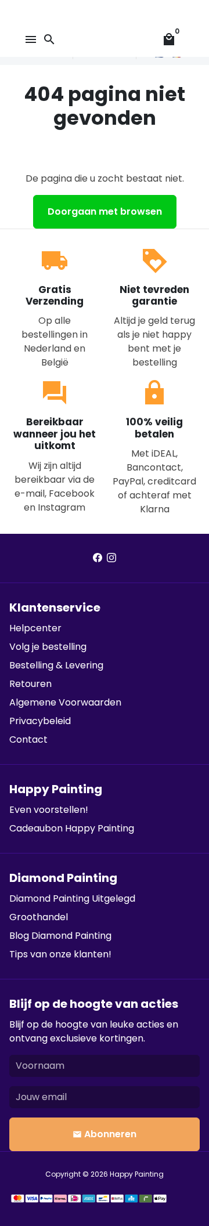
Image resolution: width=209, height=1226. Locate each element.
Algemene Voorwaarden (65, 702)
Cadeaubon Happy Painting (71, 828)
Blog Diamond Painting (60, 935)
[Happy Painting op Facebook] (97, 558)
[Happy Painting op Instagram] (111, 558)
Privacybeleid (40, 721)
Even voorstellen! (48, 809)
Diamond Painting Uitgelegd (72, 898)
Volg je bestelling (48, 646)
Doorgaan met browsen (105, 211)
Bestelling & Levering (56, 665)
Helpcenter (35, 628)
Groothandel (38, 917)
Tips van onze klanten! (60, 954)
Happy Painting (137, 1174)
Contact (28, 739)
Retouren (30, 683)
